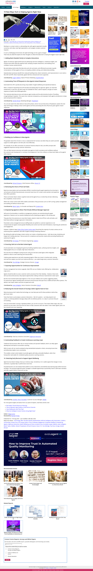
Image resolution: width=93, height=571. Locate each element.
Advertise (56, 7)
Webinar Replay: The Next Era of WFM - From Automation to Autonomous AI (13, 533)
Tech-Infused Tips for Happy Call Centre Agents (62, 33)
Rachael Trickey (15, 416)
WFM (55, 568)
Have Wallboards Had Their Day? (15, 409)
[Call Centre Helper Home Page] (10, 4)
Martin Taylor (7, 426)
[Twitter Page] (79, 1)
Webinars (23, 7)
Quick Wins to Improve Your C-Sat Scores (74, 227)
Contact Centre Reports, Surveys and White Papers (20, 539)
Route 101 (37, 183)
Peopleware (35, 101)
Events (49, 7)
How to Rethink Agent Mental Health (84, 166)
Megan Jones (11, 414)
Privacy (54, 570)
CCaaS (47, 568)
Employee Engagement (38, 422)
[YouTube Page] (77, 1)
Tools (44, 7)
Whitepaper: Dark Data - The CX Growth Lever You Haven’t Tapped (84, 77)
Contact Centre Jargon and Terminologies (61, 23)
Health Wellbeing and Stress (27, 424)
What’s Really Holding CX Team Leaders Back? (74, 36)
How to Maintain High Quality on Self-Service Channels (20, 407)
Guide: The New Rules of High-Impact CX (13, 518)
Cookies (50, 570)
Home (3, 7)
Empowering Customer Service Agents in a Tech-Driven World (52, 33)
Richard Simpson (17, 183)
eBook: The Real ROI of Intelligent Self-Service (74, 77)
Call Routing (15, 42)
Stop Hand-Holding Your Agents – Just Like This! (84, 46)
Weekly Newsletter (12, 556)
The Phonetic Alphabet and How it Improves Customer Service (84, 215)
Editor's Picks (33, 42)
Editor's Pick (74, 28)
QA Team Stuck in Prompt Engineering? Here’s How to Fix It (84, 138)
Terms (47, 570)
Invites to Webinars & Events (13, 553)
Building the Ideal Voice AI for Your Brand (57, 518)
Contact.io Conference (72, 108)
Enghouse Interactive (35, 336)
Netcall (18, 426)
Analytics (51, 568)
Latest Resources (75, 66)
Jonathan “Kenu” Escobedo (20, 399)
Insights (30, 7)
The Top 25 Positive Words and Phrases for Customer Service (74, 205)
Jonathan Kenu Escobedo (42, 424)
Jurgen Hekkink (16, 77)
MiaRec (44, 399)
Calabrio (11, 42)
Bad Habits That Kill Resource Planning (16, 405)
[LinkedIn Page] (73, 1)
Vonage (58, 426)
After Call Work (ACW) (19, 41)
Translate (87, 1)
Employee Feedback (50, 422)
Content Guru (21, 42)
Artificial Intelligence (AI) (36, 41)
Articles (8, 7)
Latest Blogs (74, 129)
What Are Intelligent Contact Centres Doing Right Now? (20, 411)
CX (44, 568)
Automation (6, 42)
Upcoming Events (75, 97)
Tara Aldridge (45, 426)
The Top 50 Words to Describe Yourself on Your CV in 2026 (84, 205)
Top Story (52, 426)
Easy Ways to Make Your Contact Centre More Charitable (74, 176)
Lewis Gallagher (62, 424)
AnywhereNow (27, 41)
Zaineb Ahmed (16, 101)
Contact (57, 570)
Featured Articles (75, 158)
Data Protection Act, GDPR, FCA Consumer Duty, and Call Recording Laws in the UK (84, 229)
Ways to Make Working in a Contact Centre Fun (84, 176)
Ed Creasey (27, 42)
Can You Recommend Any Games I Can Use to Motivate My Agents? (52, 24)
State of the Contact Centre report (27, 229)
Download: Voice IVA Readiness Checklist (35, 518)
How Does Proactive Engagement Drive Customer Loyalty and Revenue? (74, 138)
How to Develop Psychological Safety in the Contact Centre (74, 167)
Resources (37, 7)
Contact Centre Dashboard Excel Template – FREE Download (73, 215)
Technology (15, 7)
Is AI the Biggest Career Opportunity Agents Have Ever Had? (84, 36)
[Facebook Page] (75, 1)
